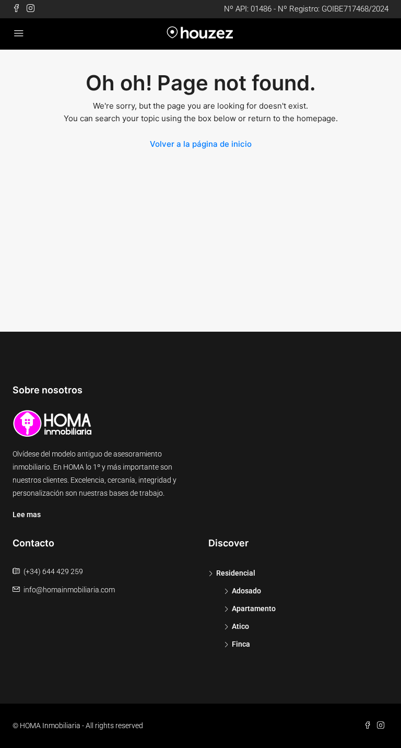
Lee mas (27, 514)
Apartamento (254, 608)
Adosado (246, 591)
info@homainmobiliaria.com (69, 590)
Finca (241, 644)
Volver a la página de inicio (201, 144)
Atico (240, 626)
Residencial (235, 573)
